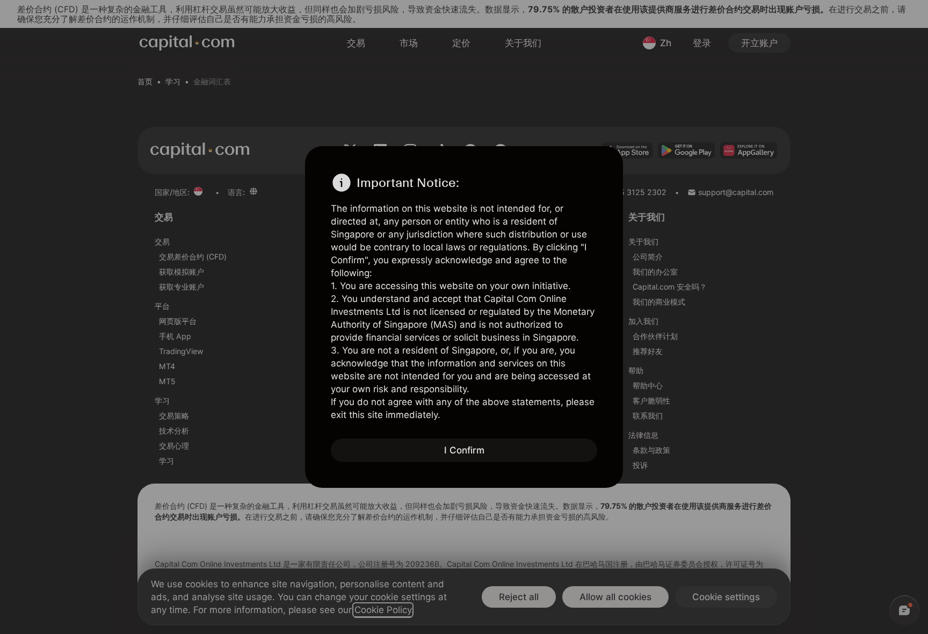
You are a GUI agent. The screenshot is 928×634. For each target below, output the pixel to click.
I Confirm (464, 450)
